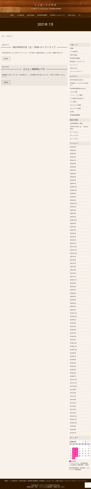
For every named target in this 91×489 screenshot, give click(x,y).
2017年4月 (73, 406)
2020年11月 (73, 280)
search (79, 15)
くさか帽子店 (20, 15)
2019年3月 (73, 336)
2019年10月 (73, 316)
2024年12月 (73, 187)
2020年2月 (73, 306)
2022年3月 (73, 236)
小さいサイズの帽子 (75, 108)
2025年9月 (73, 163)
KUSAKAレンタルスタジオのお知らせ (79, 84)
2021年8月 (73, 260)
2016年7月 (73, 433)
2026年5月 (73, 153)
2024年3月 (73, 200)
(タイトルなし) (74, 132)
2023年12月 (73, 203)
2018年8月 (73, 353)
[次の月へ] (88, 441)
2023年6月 (73, 210)
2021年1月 (73, 276)
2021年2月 (73, 273)
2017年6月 (73, 399)
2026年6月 (73, 150)
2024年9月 (73, 193)
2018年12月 (73, 343)
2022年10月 (73, 220)
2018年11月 (73, 346)
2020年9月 (73, 283)
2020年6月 (73, 293)
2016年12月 (73, 416)
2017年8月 (73, 393)
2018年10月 (73, 349)
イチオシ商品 (73, 92)
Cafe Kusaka (30, 15)
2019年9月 (73, 320)
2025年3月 (73, 180)
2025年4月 (73, 177)
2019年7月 (73, 326)
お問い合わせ (71, 15)
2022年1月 (73, 243)
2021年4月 (73, 266)
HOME (12, 15)
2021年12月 (73, 246)
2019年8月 (73, 323)
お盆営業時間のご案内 (76, 123)
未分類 (72, 111)
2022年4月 (73, 233)
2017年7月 (73, 396)
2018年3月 (73, 369)
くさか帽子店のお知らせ (77, 98)
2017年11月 (73, 383)
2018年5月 (73, 363)
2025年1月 (73, 183)
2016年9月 (73, 426)
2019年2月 (73, 339)
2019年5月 (73, 333)
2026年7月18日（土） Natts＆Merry (79, 127)
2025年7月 (73, 170)
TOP (3, 36)
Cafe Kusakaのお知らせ (76, 80)
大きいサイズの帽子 (75, 105)
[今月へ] (85, 441)
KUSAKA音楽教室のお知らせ (78, 88)
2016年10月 (73, 423)
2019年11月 (73, 313)
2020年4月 (73, 300)
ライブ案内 (73, 101)
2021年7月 (73, 263)
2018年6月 (73, 359)
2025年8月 (73, 167)
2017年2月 (73, 413)
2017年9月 (73, 389)
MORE (6, 59)
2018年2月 (73, 373)
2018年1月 (73, 376)
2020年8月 (73, 286)
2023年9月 (73, 206)
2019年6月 (73, 330)
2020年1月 (73, 310)
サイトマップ (73, 65)
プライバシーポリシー (76, 71)
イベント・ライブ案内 (76, 95)
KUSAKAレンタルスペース (57, 15)
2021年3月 (73, 270)
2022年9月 (73, 223)
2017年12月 (73, 379)
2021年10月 (73, 253)
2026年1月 (73, 160)
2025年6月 (73, 173)
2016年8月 (73, 429)
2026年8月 (73, 147)
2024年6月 (73, 197)
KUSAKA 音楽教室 (42, 15)
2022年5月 (73, 230)
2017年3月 (73, 409)
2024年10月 (73, 190)
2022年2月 (73, 240)
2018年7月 (73, 356)
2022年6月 (73, 226)
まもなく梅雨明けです (34, 69)
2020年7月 (73, 290)
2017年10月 (73, 386)
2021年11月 (73, 250)
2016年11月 (73, 419)
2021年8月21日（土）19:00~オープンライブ (34, 47)
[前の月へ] (82, 441)
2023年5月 (73, 213)
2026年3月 (73, 157)
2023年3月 (73, 217)
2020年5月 (73, 296)
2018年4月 (73, 366)
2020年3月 (73, 303)
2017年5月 (73, 403)
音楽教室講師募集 (75, 115)
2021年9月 (73, 256)
